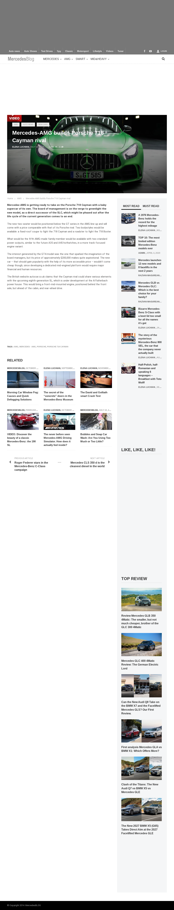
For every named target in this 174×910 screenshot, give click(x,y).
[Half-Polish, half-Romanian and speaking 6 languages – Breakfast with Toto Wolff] (128, 368)
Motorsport (83, 51)
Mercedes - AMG (27, 347)
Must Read (151, 206)
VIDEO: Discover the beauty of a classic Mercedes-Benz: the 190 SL (21, 439)
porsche (41, 347)
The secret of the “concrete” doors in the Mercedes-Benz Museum (58, 396)
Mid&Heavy (99, 59)
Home (10, 198)
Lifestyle (97, 51)
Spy (59, 51)
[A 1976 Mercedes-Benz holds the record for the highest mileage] (128, 218)
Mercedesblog (16, 368)
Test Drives (47, 51)
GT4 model (47, 254)
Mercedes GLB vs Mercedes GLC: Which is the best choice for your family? (148, 289)
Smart (80, 59)
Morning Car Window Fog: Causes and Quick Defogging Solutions (23, 396)
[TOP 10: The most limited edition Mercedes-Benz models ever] (128, 240)
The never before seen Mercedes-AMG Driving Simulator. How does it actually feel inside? (58, 439)
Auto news (14, 51)
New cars (43, 124)
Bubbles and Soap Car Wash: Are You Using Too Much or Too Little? (95, 438)
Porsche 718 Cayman (57, 347)
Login (164, 51)
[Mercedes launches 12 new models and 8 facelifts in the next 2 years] (128, 263)
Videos (109, 51)
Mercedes (51, 59)
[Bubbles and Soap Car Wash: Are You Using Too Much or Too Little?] (96, 421)
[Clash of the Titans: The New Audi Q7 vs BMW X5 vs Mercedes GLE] (141, 768)
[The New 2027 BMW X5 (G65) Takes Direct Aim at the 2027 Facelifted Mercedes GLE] (141, 809)
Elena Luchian (20, 147)
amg (16, 347)
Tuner (121, 51)
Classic (69, 51)
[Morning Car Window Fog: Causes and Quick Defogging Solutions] (23, 379)
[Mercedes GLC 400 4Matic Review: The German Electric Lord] (141, 644)
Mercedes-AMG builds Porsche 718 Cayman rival (48, 198)
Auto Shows (30, 51)
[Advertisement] (87, 24)
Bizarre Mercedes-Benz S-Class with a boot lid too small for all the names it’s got (149, 316)
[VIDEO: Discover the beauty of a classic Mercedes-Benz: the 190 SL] (23, 421)
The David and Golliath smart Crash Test (93, 394)
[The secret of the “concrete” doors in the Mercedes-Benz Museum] (59, 379)
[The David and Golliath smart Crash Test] (96, 379)
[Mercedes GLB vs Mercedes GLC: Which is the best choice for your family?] (128, 286)
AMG (67, 59)
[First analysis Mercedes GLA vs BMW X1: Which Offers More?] (141, 730)
